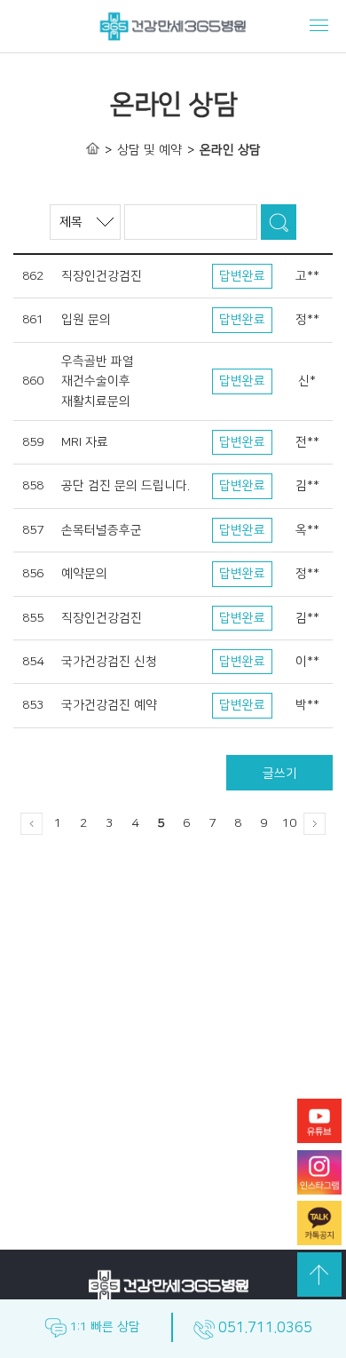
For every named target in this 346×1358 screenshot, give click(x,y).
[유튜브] (319, 1124)
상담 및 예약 (149, 150)
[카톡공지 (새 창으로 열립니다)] (319, 1226)
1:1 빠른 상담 (103, 1327)
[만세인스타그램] (319, 1175)
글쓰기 (280, 773)
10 (289, 823)
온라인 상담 (230, 150)
